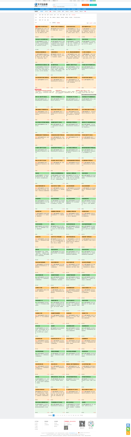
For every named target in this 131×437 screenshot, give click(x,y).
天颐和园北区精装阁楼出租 (41, 52)
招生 (67, 14)
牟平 (57, 6)
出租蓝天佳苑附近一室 (86, 287)
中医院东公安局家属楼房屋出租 (57, 173)
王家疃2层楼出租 (54, 52)
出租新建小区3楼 (39, 313)
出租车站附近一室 (39, 300)
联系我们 (36, 424)
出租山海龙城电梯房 (70, 185)
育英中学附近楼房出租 (70, 236)
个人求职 (53, 9)
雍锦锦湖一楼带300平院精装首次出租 (58, 26)
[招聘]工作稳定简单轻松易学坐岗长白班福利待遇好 (43, 90)
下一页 (81, 415)
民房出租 (37, 376)
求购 (60, 6)
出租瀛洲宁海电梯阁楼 (55, 313)
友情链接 (36, 427)
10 (73, 415)
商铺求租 (62, 17)
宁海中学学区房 (85, 39)
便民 (61, 14)
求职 (45, 14)
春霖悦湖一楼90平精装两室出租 (72, 364)
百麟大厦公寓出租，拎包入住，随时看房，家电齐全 (61, 376)
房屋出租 (67, 11)
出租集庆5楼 (38, 236)
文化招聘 (59, 11)
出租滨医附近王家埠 (70, 325)
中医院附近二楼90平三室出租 (72, 109)
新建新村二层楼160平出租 (71, 64)
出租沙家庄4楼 (85, 351)
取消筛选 (58, 22)
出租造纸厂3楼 (85, 313)
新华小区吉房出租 (69, 402)
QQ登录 (91, 0)
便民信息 (73, 9)
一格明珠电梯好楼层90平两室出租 (73, 160)
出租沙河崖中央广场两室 (56, 185)
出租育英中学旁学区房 (40, 389)
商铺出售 (81, 11)
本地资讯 (41, 11)
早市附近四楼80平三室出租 (71, 77)
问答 (85, 11)
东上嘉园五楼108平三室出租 (72, 389)
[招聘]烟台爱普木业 (59, 90)
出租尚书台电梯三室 (70, 300)
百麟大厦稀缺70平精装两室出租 (42, 109)
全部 (40, 14)
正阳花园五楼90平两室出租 (56, 147)
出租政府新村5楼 (85, 198)
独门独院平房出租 (54, 64)
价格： (36, 22)
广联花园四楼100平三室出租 (56, 402)
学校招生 (79, 9)
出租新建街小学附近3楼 (55, 211)
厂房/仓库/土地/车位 (76, 17)
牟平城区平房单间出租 (86, 376)
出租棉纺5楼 (68, 313)
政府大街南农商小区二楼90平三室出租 (58, 77)
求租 (45, 17)
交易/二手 (58, 9)
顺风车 (64, 14)
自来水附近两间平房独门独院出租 (42, 77)
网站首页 (37, 9)
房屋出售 (71, 11)
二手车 (68, 9)
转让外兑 (64, 9)
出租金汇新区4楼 (54, 249)
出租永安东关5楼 (85, 249)
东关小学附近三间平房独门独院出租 (42, 122)
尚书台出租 (38, 325)
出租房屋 (52, 325)
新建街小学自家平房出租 (42, 26)
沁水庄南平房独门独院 (86, 364)
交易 (55, 14)
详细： (36, 17)
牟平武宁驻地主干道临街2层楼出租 (58, 39)
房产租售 (42, 9)
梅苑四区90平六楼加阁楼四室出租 (88, 122)
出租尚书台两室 (85, 300)
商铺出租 (76, 11)
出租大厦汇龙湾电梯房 (86, 262)
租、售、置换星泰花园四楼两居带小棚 (73, 52)
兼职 (59, 6)
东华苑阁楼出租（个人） (71, 39)
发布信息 (86, 4)
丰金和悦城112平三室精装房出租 (88, 96)
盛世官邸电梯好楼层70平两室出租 (88, 147)
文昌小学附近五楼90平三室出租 (88, 109)
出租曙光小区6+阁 (54, 287)
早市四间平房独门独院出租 (87, 77)
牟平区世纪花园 (54, 389)
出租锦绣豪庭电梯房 (70, 287)
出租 (42, 17)
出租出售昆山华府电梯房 (71, 351)
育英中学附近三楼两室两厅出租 (42, 402)
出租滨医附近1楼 (85, 325)
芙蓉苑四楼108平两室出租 (71, 122)
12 (78, 415)
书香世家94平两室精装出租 (56, 96)
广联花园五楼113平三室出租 (72, 96)
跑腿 (63, 6)
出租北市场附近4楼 (54, 262)
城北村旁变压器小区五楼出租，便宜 (42, 64)
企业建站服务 (47, 424)
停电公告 (46, 11)
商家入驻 (94, 4)
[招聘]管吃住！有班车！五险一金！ (83, 90)
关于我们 (36, 423)
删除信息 (55, 426)
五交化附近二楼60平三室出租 (56, 160)
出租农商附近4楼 (69, 249)
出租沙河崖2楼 (85, 173)
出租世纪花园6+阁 (70, 338)
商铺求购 (66, 17)
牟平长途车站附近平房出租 (71, 376)
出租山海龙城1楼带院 (70, 198)
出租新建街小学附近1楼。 (71, 211)
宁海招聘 (54, 11)
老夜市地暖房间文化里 (86, 26)
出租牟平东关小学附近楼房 (56, 236)
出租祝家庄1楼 (38, 211)
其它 (69, 14)
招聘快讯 (47, 9)
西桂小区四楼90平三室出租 (87, 389)
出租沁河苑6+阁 (54, 364)
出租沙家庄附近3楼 (39, 364)
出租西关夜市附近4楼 (70, 224)
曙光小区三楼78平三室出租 (41, 160)
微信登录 (94, 0)
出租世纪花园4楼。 (39, 224)
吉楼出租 (37, 173)
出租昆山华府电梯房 (55, 351)
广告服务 (36, 426)
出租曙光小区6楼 (39, 287)
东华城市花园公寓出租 (70, 26)
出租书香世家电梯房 (39, 351)
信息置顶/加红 (56, 424)
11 (75, 415)
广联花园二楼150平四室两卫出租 (88, 64)
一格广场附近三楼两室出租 (71, 147)
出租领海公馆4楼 (85, 211)
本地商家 (84, 9)
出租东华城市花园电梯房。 (41, 262)
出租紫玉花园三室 (54, 300)
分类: (36, 14)
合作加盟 (36, 429)
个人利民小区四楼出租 (86, 52)
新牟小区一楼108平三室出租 (41, 96)
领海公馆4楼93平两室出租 (56, 109)
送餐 (62, 6)
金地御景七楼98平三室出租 (56, 122)
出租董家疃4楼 (85, 338)
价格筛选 (54, 22)
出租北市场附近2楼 (70, 262)
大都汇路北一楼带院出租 (71, 173)
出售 (48, 17)
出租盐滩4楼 (38, 198)
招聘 (50, 11)
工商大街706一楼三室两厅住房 (42, 39)
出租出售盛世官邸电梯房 (86, 224)
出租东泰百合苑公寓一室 (56, 338)
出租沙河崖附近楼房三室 (40, 185)
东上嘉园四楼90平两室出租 (87, 160)
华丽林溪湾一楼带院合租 (86, 236)
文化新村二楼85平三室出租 (41, 147)
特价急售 (70, 17)
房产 (63, 11)
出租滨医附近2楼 (39, 338)
